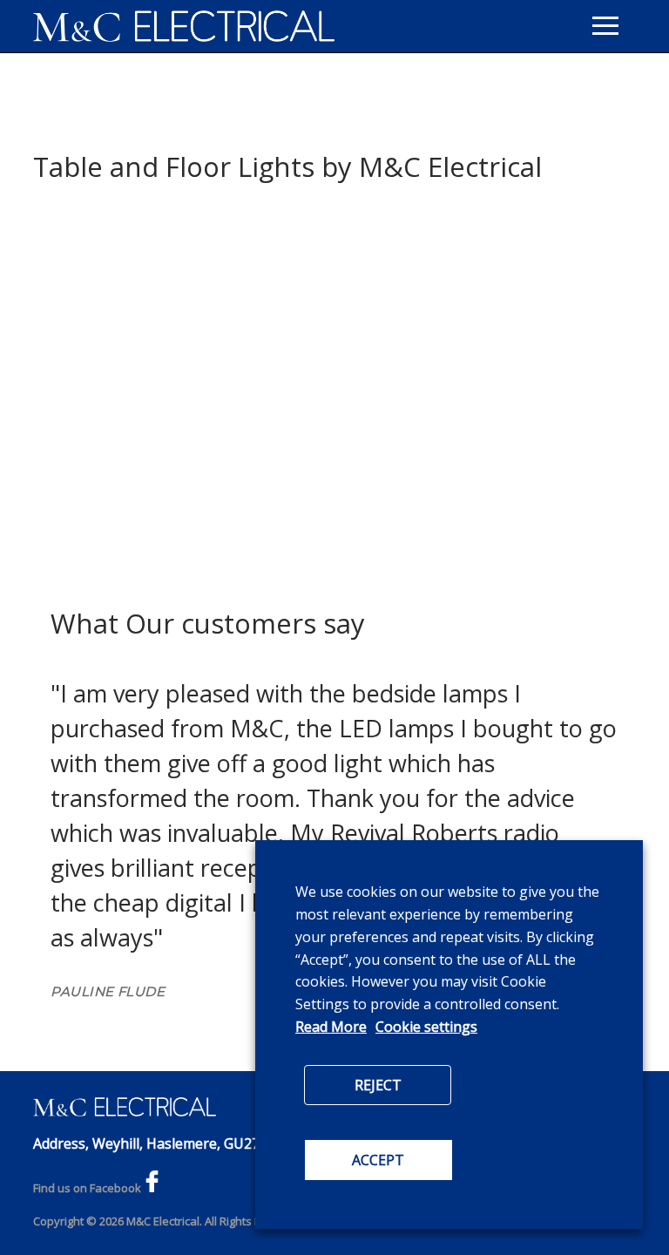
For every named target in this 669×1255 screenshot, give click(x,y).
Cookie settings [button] (426, 1026)
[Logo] (183, 26)
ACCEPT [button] (378, 1160)
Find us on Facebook (87, 1188)
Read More (331, 1026)
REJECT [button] (378, 1085)
